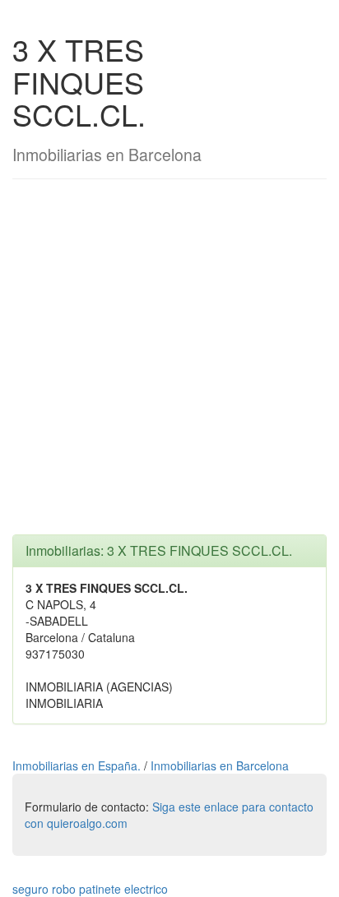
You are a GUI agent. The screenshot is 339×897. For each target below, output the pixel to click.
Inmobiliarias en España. (78, 765)
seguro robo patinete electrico (90, 889)
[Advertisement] (169, 365)
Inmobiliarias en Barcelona (220, 765)
